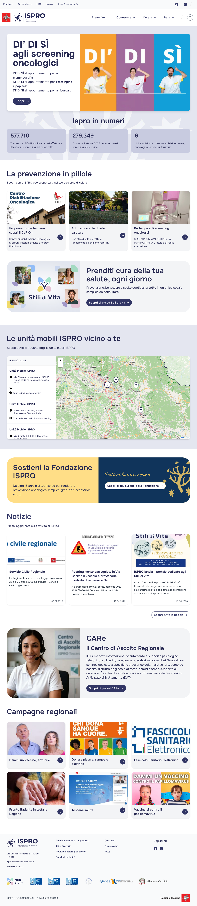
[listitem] (31, 381)
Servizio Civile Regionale (27, 572)
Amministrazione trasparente (72, 840)
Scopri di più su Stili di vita (107, 302)
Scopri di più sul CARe (104, 688)
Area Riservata (66, 4)
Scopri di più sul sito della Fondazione (133, 486)
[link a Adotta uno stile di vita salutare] (122, 235)
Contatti (110, 840)
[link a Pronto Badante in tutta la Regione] (60, 812)
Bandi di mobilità (65, 857)
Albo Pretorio (63, 846)
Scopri (23, 101)
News (49, 4)
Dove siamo (25, 4)
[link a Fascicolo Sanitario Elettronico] (185, 760)
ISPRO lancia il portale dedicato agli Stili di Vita (160, 574)
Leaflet (186, 438)
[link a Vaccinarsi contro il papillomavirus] (185, 812)
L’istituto (8, 4)
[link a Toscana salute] (122, 810)
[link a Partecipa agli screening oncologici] (185, 237)
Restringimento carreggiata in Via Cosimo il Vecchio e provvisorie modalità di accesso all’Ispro (96, 576)
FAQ (107, 851)
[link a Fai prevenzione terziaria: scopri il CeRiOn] (60, 237)
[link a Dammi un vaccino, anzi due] (60, 760)
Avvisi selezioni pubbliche (71, 851)
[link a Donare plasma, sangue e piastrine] (122, 762)
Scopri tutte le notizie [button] (172, 615)
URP (39, 4)
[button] (136, 387)
